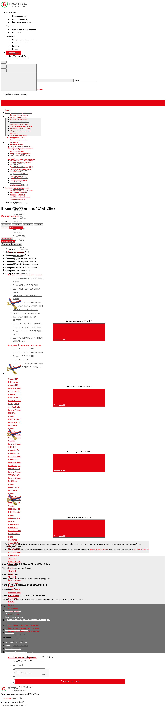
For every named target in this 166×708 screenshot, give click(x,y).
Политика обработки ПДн (15, 651)
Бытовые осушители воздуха (20, 169)
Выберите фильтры (16, 228)
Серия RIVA (17, 221)
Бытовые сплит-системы (18, 119)
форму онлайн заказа (99, 549)
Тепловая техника (16, 144)
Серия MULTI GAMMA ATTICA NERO (28, 306)
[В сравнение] (19, 294)
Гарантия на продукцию (21, 22)
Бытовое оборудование (19, 115)
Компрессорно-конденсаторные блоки (19, 172)
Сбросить (5, 228)
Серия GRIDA (14, 450)
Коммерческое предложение (24, 29)
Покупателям (11, 12)
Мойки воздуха (15, 178)
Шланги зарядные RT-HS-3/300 (79, 452)
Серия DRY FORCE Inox (22, 687)
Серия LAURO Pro (20, 203)
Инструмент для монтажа (19, 192)
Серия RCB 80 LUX (20, 645)
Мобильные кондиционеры (20, 153)
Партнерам (10, 25)
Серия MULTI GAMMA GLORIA (25, 309)
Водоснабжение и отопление (21, 126)
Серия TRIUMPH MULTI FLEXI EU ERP (28, 327)
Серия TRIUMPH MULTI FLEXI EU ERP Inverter (28, 332)
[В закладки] (54, 294)
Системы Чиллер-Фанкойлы (20, 162)
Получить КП (13, 52)
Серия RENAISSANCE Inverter (14, 518)
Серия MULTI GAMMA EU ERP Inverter (28, 363)
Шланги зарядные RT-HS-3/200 (79, 386)
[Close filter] (21, 216)
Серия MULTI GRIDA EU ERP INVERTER (24, 318)
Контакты (15, 46)
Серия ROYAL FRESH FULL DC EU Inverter (14, 527)
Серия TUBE (18, 232)
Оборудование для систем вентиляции (20, 132)
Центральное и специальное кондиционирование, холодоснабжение (21, 148)
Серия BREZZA (19, 634)
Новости (15, 49)
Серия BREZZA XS (20, 638)
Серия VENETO (19, 236)
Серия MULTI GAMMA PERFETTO (26, 313)
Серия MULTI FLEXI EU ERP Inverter (27, 302)
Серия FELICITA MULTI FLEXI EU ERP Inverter (27, 297)
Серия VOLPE (18, 240)
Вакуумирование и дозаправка (21, 190)
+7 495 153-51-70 (17, 55)
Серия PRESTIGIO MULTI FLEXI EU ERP (28, 324)
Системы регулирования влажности (19, 141)
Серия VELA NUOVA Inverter (13, 601)
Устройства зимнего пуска (20, 197)
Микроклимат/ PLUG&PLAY (20, 128)
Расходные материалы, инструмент (18, 136)
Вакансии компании (20, 43)
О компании (11, 36)
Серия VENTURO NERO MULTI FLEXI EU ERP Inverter (28, 339)
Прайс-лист (16, 32)
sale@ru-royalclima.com (19, 57)
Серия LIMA (17, 210)
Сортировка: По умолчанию (11, 244)
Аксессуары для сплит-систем (21, 160)
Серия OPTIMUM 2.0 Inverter (14, 468)
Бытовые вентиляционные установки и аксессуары (28, 619)
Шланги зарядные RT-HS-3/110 (79, 321)
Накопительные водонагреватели (22, 657)
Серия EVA (17, 698)
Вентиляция (14, 164)
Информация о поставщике (23, 39)
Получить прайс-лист (70, 681)
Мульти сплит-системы (18, 117)
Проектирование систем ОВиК (21, 167)
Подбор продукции (20, 16)
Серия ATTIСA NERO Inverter (14, 406)
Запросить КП (60, 340)
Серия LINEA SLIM (20, 705)
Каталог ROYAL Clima (50, 116)
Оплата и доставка (19, 19)
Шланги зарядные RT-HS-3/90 (78, 517)
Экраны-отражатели (17, 199)
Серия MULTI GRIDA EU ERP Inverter (27, 367)
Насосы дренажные (17, 194)
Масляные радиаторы (18, 176)
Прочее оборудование (18, 180)
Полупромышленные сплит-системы (20, 156)
